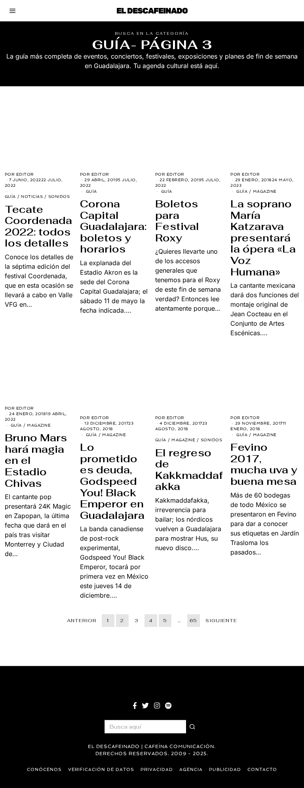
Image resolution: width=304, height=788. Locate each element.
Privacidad (157, 769)
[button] (193, 726)
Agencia (191, 769)
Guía (10, 196)
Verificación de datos (101, 769)
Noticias (32, 196)
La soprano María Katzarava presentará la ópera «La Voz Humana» (263, 238)
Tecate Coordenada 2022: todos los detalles (38, 226)
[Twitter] (145, 705)
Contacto (262, 769)
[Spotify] (168, 705)
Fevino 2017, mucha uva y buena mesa (263, 464)
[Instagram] (157, 705)
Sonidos (59, 196)
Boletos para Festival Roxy (177, 221)
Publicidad (225, 769)
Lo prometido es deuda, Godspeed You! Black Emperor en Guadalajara (112, 481)
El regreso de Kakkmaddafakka (189, 470)
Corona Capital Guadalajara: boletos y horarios (113, 226)
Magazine (265, 191)
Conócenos (44, 769)
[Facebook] (135, 705)
